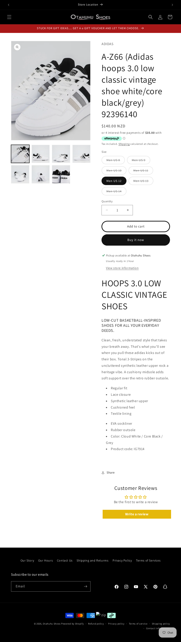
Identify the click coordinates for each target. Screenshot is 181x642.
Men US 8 (115, 161)
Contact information (158, 628)
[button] (9, 17)
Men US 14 (116, 192)
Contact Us (65, 560)
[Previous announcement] (8, 5)
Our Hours (45, 560)
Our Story (27, 560)
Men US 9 (141, 161)
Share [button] (111, 472)
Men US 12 (114, 181)
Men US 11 (143, 171)
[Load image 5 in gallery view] (20, 174)
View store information (122, 268)
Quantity (107, 201)
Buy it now (135, 240)
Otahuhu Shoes (51, 623)
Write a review (136, 514)
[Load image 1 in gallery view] (20, 154)
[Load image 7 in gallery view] (61, 174)
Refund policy (96, 623)
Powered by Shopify (72, 623)
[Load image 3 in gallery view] (61, 154)
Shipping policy (161, 623)
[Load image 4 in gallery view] (81, 154)
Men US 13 (143, 182)
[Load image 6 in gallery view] (41, 174)
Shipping (124, 143)
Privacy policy (116, 623)
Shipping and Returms (92, 560)
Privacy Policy (122, 560)
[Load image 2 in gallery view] (41, 154)
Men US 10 (116, 171)
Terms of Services (148, 560)
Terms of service (138, 623)
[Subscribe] (85, 586)
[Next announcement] (172, 5)
